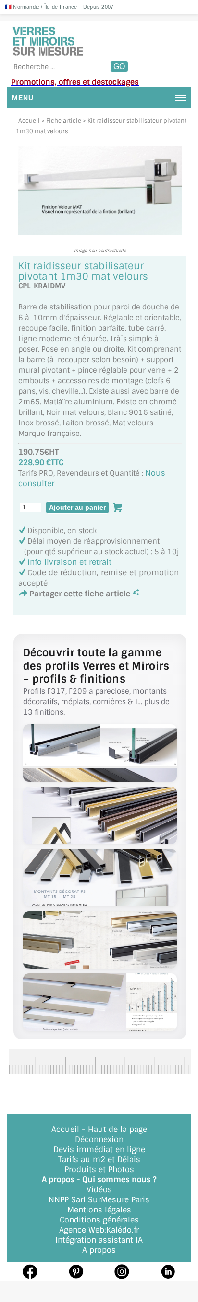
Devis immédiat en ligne (99, 1149)
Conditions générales (99, 1220)
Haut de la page (117, 1129)
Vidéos (99, 1190)
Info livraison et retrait (69, 562)
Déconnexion (99, 1139)
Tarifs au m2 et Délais (99, 1159)
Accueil (29, 121)
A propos (99, 1250)
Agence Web (81, 1230)
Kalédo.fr (122, 1230)
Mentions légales (99, 1210)
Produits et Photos (99, 1170)
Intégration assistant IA (99, 1240)
